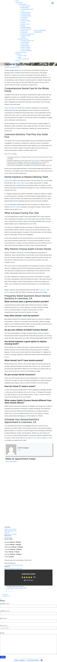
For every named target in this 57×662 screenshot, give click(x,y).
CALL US (5, 594)
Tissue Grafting (25, 42)
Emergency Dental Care (27, 40)
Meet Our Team (22, 55)
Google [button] (17, 568)
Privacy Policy (10, 589)
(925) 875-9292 (14, 207)
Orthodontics (24, 17)
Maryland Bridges (25, 27)
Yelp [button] (21, 568)
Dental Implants (25, 45)
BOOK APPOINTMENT (11, 461)
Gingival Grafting (25, 47)
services (9, 154)
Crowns (23, 22)
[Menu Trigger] (52, 3)
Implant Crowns (25, 24)
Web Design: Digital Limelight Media (16, 588)
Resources (18, 54)
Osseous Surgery (25, 49)
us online (49, 438)
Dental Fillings (25, 7)
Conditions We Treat (21, 52)
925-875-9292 (38, 30)
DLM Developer (23, 448)
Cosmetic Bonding (26, 15)
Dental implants (21, 183)
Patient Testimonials (23, 59)
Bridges (23, 25)
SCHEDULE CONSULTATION (12, 67)
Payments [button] (17, 565)
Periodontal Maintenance (27, 34)
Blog (19, 57)
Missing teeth (8, 180)
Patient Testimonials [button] (10, 568)
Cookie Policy (10, 591)
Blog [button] (21, 565)
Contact (18, 60)
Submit (2, 657)
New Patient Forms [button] (9, 565)
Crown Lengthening (26, 50)
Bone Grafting (25, 44)
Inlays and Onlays (25, 20)
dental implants (35, 160)
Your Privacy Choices (33, 660)
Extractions (24, 19)
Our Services (19, 2)
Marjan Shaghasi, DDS (11, 108)
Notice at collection (20, 660)
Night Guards (24, 30)
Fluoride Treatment (26, 29)
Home (17, 1)
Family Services (22, 4)
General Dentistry (25, 5)
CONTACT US (6, 596)
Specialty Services (23, 39)
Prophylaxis (24, 32)
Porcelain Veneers (26, 12)
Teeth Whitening (25, 14)
